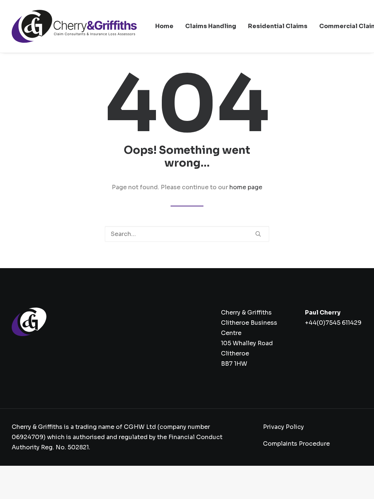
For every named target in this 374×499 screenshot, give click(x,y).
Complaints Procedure (296, 443)
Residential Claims (278, 26)
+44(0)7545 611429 (333, 323)
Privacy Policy (283, 427)
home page (245, 187)
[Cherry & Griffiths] (74, 26)
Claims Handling (210, 26)
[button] (258, 234)
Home (164, 26)
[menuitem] (164, 26)
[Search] (187, 234)
